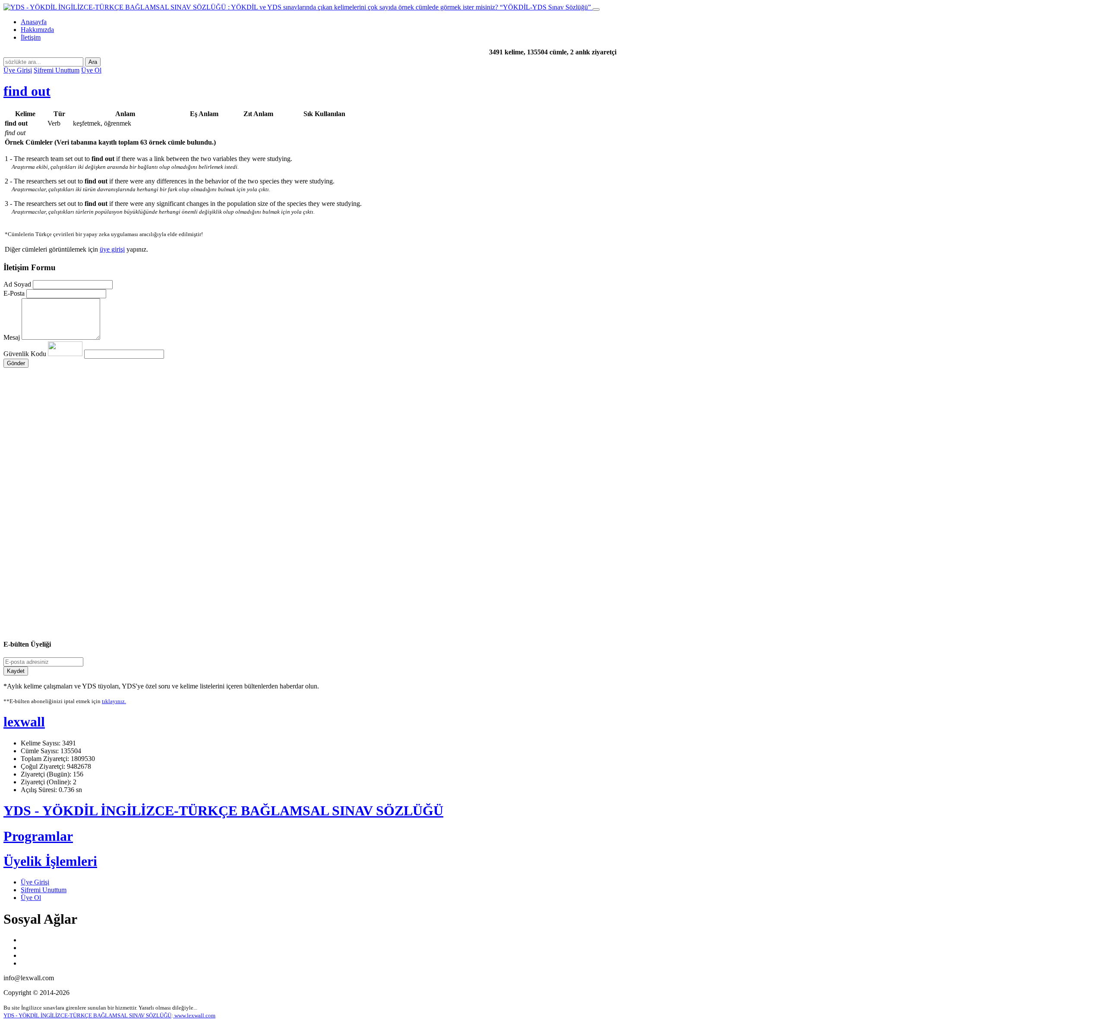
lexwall (24, 721)
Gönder (16, 363)
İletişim (31, 37)
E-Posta (14, 293)
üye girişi (112, 249)
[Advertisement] (262, 449)
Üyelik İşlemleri (50, 861)
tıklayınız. (114, 701)
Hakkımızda (37, 29)
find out (27, 91)
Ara (92, 62)
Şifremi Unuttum (56, 70)
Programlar (38, 836)
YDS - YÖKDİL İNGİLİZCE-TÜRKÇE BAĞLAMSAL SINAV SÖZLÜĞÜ (223, 810)
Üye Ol (91, 70)
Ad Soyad (17, 284)
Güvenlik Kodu (25, 353)
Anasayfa (34, 21)
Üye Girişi (17, 70)
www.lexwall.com (194, 1015)
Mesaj (11, 337)
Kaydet (16, 671)
